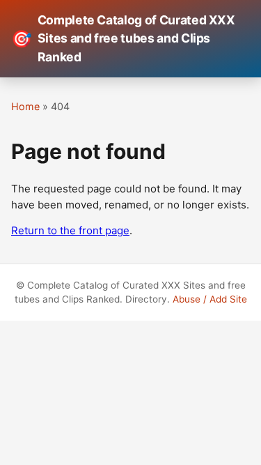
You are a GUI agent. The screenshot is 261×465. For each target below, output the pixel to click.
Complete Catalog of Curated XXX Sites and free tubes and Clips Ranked (123, 38)
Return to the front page (70, 230)
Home (25, 106)
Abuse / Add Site (210, 299)
